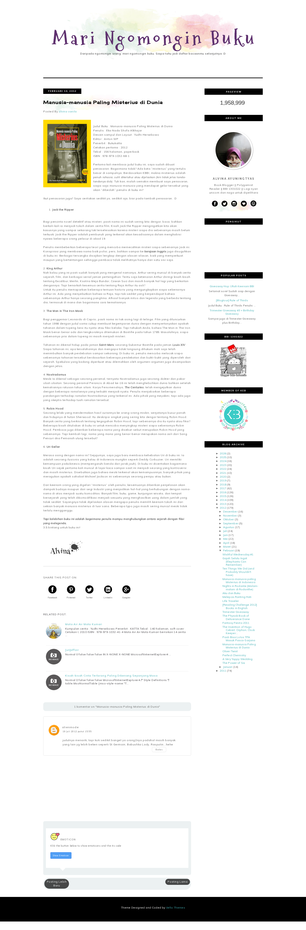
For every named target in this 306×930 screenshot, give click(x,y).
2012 (223, 507)
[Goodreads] (253, 203)
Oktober (228, 519)
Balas (159, 749)
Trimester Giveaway (235, 612)
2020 (223, 476)
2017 (223, 488)
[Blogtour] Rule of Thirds (232, 300)
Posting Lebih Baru (57, 883)
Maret (227, 546)
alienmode (70, 727)
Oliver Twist (230, 651)
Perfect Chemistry (234, 655)
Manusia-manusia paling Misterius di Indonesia (239, 580)
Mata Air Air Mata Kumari (83, 624)
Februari (228, 550)
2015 (223, 496)
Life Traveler (230, 601)
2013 (223, 504)
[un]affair (72, 650)
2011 (223, 670)
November (230, 515)
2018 (223, 484)
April (226, 542)
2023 (223, 465)
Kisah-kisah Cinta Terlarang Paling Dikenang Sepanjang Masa (111, 675)
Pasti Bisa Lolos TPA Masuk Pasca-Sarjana (238, 638)
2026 (223, 453)
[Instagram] (234, 203)
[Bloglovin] (244, 203)
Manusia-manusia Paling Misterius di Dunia (239, 646)
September (230, 523)
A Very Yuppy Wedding (237, 659)
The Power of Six (233, 662)
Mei (225, 538)
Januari (228, 667)
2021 (223, 472)
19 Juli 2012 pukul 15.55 (76, 731)
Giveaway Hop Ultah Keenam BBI (232, 286)
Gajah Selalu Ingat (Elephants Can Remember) (234, 561)
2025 (223, 457)
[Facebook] (215, 203)
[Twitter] (224, 203)
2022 (223, 468)
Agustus (228, 527)
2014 (223, 500)
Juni (225, 535)
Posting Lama (177, 881)
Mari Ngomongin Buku (154, 38)
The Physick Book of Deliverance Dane (236, 617)
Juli (225, 531)
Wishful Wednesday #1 (237, 554)
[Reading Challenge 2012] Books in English (239, 606)
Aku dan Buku (231, 593)
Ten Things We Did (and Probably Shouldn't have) (238, 572)
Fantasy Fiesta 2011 (235, 622)
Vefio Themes (175, 907)
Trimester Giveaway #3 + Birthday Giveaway (232, 312)
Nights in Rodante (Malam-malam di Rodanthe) (240, 587)
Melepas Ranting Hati (236, 597)
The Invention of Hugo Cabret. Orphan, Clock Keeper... (238, 630)
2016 (223, 492)
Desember (230, 511)
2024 (223, 461)
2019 (223, 480)
